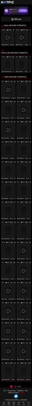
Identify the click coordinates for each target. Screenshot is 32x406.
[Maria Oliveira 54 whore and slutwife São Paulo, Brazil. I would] (23, 110)
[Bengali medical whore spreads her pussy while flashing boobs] (8, 90)
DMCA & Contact (13, 393)
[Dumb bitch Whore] (23, 190)
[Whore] (23, 371)
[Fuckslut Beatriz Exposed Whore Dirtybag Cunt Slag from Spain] (23, 90)
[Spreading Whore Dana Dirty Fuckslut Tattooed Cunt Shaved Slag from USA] (23, 210)
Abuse (22, 393)
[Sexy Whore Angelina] (23, 291)
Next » (19, 386)
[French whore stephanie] (8, 250)
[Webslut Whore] (8, 170)
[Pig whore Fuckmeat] (23, 150)
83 (15, 386)
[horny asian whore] (23, 351)
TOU (4, 391)
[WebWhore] (8, 150)
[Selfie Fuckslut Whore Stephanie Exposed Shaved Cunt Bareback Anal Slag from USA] (8, 371)
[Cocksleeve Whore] (8, 190)
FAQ (26, 391)
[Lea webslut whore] (8, 210)
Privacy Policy (11, 391)
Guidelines (20, 391)
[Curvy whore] (23, 130)
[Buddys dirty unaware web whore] (8, 271)
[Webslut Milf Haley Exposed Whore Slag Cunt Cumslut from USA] (8, 230)
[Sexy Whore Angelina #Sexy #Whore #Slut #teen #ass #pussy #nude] (23, 271)
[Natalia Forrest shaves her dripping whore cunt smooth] (8, 291)
